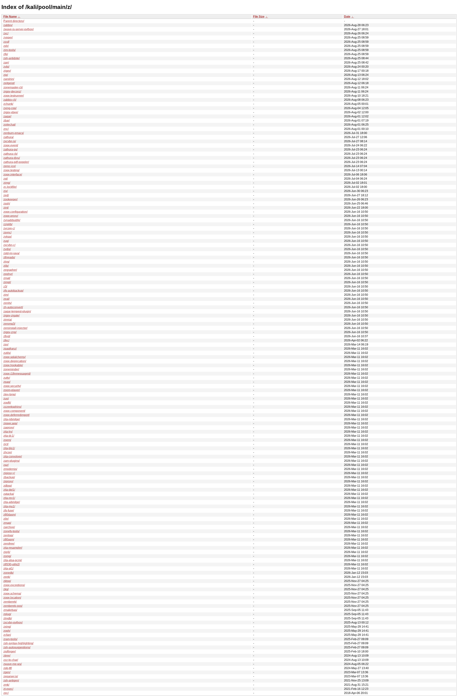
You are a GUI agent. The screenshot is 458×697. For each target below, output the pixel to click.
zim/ (6, 294)
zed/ (6, 195)
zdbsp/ (7, 485)
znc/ (6, 128)
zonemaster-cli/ (13, 87)
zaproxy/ (8, 427)
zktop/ (7, 581)
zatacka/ (8, 493)
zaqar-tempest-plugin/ (17, 311)
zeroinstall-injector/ (15, 328)
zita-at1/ (8, 568)
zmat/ (6, 278)
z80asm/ (8, 539)
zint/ (6, 207)
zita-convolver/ (12, 456)
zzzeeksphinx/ (12, 406)
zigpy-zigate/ (11, 315)
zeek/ (6, 576)
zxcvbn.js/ (9, 141)
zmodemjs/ (10, 469)
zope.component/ (14, 410)
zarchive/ (9, 527)
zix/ (5, 190)
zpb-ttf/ (7, 668)
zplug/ (7, 614)
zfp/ (5, 54)
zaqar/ (7, 116)
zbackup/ (9, 477)
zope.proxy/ (10, 215)
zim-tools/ (9, 50)
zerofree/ (8, 543)
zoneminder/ (11, 369)
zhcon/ (7, 452)
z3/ (5, 286)
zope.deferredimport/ (16, 414)
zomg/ (7, 556)
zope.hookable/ (13, 365)
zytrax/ (7, 236)
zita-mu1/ (9, 506)
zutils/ (7, 352)
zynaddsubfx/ (11, 220)
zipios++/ (9, 473)
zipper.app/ (10, 423)
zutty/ (6, 377)
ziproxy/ (8, 481)
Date (347, 16)
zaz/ (6, 464)
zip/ (5, 74)
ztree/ (6, 655)
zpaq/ (6, 381)
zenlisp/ (8, 535)
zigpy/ (7, 70)
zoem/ (7, 440)
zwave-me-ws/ (12, 664)
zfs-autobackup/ (13, 290)
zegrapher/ (10, 269)
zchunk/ (8, 103)
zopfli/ (7, 402)
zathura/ (8, 137)
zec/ (6, 692)
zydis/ (7, 249)
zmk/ (6, 684)
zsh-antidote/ (11, 58)
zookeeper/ (10, 199)
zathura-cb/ (10, 153)
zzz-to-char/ (10, 659)
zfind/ (6, 336)
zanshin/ (8, 79)
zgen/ (6, 672)
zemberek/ (10, 601)
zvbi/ (6, 66)
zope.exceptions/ (14, 585)
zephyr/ (8, 274)
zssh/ (6, 203)
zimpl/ (7, 282)
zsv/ (5, 344)
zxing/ (7, 626)
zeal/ (6, 298)
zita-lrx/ (8, 431)
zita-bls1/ (9, 448)
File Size (258, 16)
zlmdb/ (7, 618)
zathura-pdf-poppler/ (16, 162)
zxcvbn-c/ (9, 245)
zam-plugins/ (11, 460)
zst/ (5, 178)
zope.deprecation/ (14, 361)
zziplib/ (7, 224)
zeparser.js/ (10, 676)
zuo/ (6, 398)
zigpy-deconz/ (12, 91)
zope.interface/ (12, 174)
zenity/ (7, 302)
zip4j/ (6, 552)
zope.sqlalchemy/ (14, 357)
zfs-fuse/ (8, 510)
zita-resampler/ (12, 547)
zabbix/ (8, 25)
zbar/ (6, 120)
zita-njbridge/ (11, 419)
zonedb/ (8, 572)
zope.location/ (12, 597)
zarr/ (6, 62)
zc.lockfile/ (10, 186)
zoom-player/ (11, 390)
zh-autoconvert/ (13, 307)
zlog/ (6, 261)
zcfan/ (7, 634)
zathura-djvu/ (11, 157)
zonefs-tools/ (11, 531)
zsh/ (6, 45)
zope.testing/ (11, 170)
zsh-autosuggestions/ (16, 647)
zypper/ (8, 37)
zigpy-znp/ (9, 332)
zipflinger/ (9, 651)
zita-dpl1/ (9, 489)
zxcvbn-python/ (13, 622)
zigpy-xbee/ (10, 112)
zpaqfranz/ (10, 348)
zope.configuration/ (15, 211)
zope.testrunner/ (13, 95)
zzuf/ (6, 41)
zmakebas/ (10, 609)
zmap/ (7, 522)
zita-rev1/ (9, 497)
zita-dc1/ (8, 435)
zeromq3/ (9, 323)
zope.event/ (10, 145)
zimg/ (6, 182)
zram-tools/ (10, 639)
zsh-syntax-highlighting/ (18, 643)
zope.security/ (12, 386)
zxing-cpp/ (9, 108)
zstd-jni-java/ (11, 253)
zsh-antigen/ (11, 680)
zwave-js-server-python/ (18, 29)
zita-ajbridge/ (11, 502)
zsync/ (7, 232)
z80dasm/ (9, 514)
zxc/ (5, 33)
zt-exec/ (8, 688)
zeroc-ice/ (9, 166)
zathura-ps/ (10, 149)
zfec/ (6, 340)
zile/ (6, 518)
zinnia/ (7, 319)
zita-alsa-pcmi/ (12, 560)
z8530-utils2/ (11, 564)
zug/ (6, 240)
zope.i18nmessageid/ (17, 373)
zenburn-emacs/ (13, 133)
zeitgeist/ (9, 83)
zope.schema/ (12, 593)
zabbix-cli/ (9, 99)
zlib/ (6, 265)
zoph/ (6, 630)
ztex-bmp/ (9, 394)
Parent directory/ (13, 21)
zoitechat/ (9, 124)
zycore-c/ (9, 228)
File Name (10, 16)
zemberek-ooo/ (12, 605)
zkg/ (6, 589)
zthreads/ (9, 257)
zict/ (5, 444)
